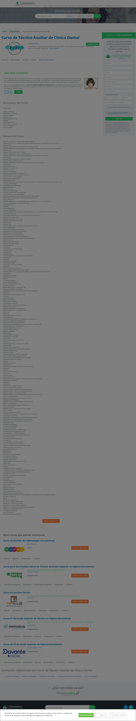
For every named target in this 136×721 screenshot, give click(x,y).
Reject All (103, 715)
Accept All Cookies (86, 715)
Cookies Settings (119, 715)
